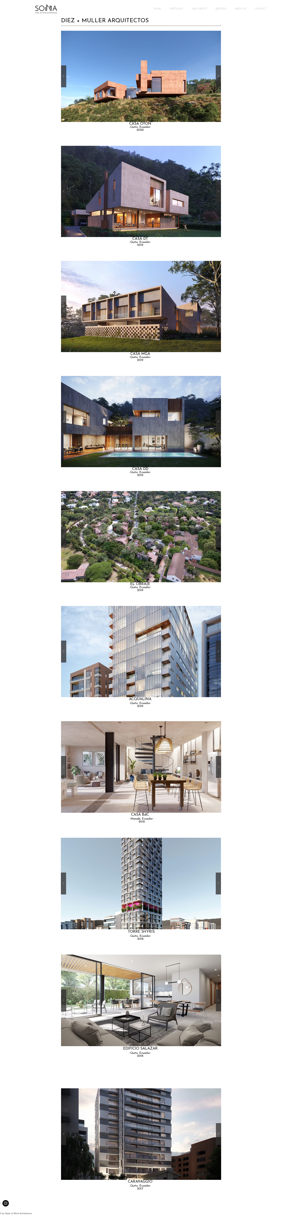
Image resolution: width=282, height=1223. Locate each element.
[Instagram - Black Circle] (5, 1203)
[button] (141, 76)
